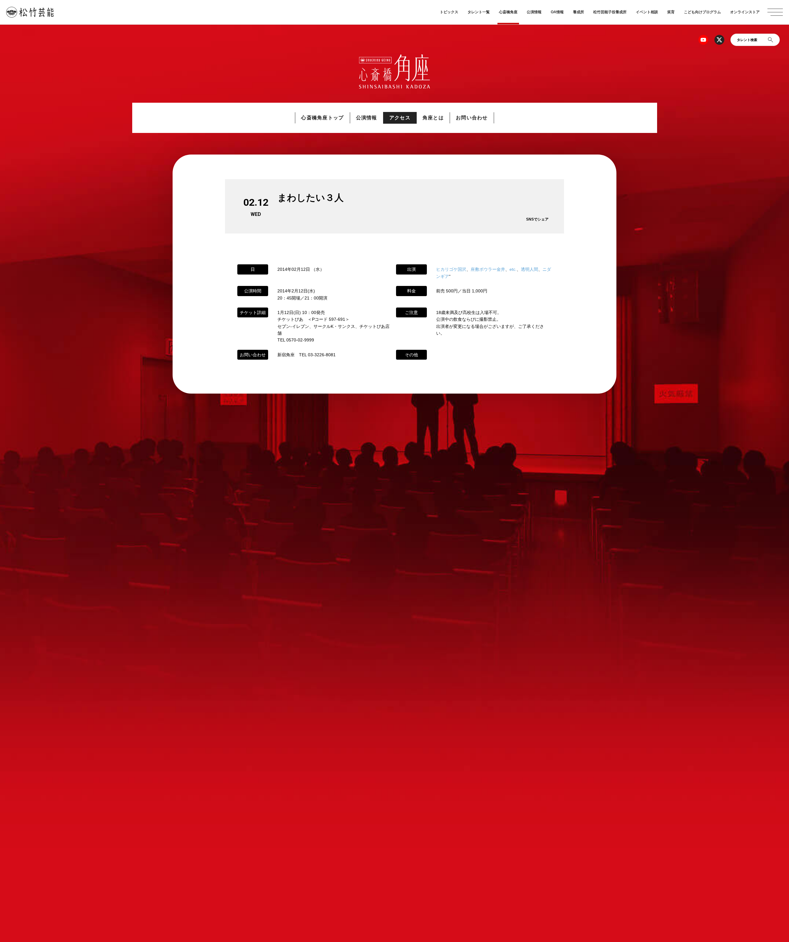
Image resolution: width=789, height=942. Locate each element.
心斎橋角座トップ (322, 117)
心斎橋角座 (508, 12)
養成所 (578, 12)
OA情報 (557, 12)
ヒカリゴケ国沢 (451, 269)
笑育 (671, 12)
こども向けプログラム (702, 12)
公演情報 (534, 12)
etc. (513, 269)
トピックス (449, 12)
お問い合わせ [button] (472, 117)
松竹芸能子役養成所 (610, 12)
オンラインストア (745, 12)
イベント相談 (647, 12)
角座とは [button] (433, 117)
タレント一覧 (479, 12)
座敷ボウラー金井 (488, 269)
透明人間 (529, 269)
